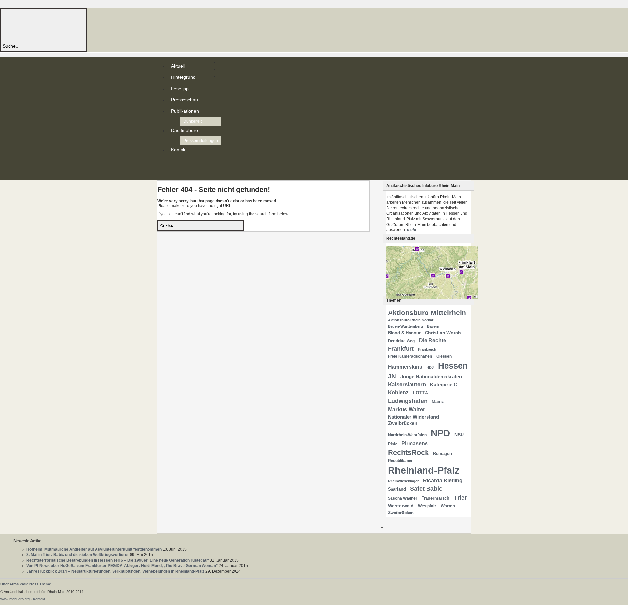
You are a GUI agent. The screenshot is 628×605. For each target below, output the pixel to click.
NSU (459, 434)
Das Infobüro (184, 130)
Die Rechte (432, 340)
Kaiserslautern (407, 384)
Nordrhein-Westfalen (407, 435)
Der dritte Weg (401, 341)
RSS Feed (172, 162)
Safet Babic (426, 488)
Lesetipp (180, 88)
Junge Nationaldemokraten (431, 376)
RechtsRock (408, 452)
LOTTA (420, 392)
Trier (460, 497)
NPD (440, 433)
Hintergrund (183, 77)
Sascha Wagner (402, 498)
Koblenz (398, 392)
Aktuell (178, 66)
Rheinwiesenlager (403, 481)
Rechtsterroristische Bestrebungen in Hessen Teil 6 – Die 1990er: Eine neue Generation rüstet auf (117, 560)
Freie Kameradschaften (410, 356)
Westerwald (401, 505)
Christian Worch (443, 332)
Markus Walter (406, 409)
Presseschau (184, 99)
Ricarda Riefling (442, 480)
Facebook (172, 173)
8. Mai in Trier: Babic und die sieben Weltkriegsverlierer (77, 554)
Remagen (442, 453)
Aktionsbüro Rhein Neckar (410, 320)
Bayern (433, 326)
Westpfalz (427, 506)
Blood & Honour (404, 332)
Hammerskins (405, 367)
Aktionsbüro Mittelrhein (427, 312)
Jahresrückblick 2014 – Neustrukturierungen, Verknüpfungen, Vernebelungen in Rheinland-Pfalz (115, 571)
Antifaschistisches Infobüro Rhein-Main (91, 25)
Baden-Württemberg (405, 326)
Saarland (397, 489)
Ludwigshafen (407, 400)
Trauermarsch (435, 498)
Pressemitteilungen (200, 140)
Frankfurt (401, 348)
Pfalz (392, 444)
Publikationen (185, 111)
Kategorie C (443, 384)
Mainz (438, 401)
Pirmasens (414, 443)
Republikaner (400, 460)
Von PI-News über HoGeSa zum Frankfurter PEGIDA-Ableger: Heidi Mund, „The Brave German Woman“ (122, 565)
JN (392, 376)
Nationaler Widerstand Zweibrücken (413, 420)
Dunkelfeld (193, 121)
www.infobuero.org (15, 599)
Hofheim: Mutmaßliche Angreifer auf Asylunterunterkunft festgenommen (94, 549)
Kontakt (179, 149)
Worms (448, 505)
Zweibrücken (401, 512)
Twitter (172, 168)
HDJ (430, 367)
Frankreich (427, 349)
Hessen (453, 366)
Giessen (444, 356)
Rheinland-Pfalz (424, 470)
